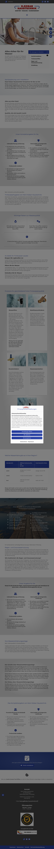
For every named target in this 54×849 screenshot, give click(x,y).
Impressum (31, 441)
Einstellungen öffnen (27, 431)
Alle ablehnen (27, 435)
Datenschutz (23, 441)
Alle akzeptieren (27, 438)
